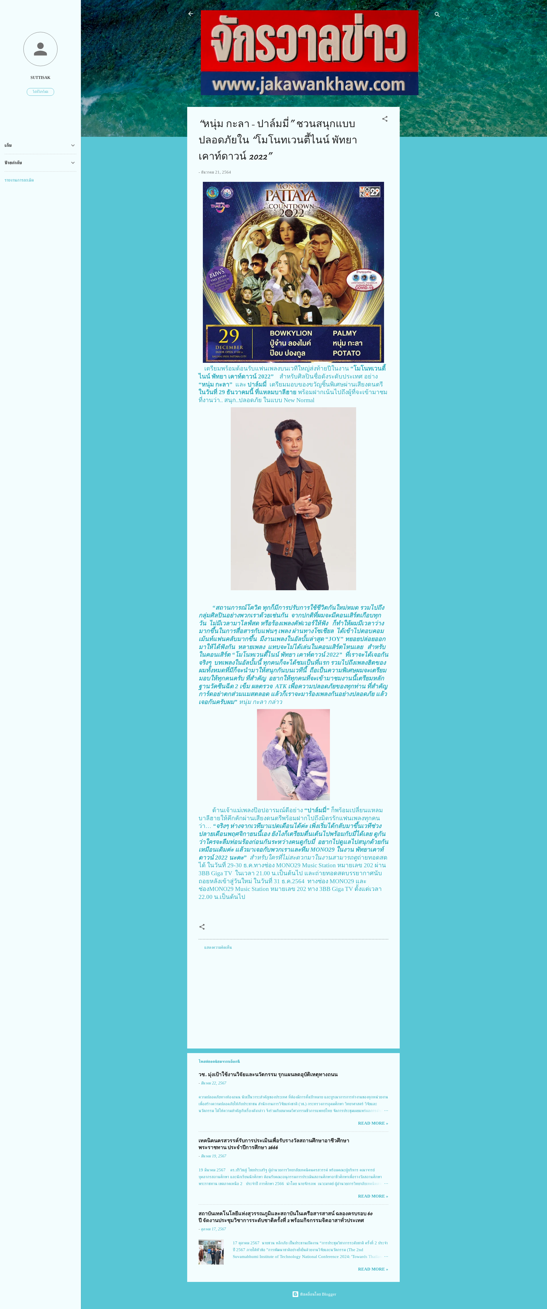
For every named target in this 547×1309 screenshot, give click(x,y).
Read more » (373, 1123)
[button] (384, 119)
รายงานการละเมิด (19, 180)
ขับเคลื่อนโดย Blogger (317, 1294)
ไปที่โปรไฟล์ (40, 92)
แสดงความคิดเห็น (218, 947)
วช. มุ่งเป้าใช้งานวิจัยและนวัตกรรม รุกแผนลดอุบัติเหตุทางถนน (268, 1074)
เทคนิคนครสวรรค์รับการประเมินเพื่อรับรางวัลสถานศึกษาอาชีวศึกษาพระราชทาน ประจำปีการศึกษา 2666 (274, 1144)
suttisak (40, 78)
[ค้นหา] (437, 15)
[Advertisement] (422, 192)
